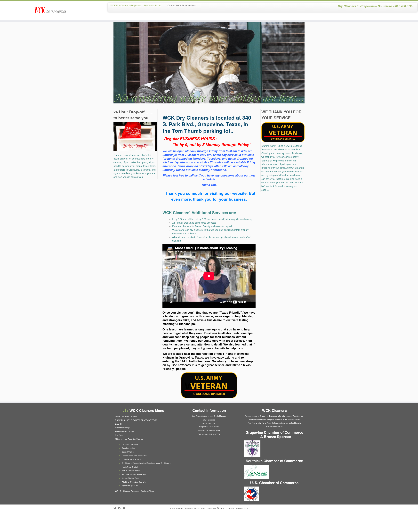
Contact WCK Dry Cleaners (182, 5)
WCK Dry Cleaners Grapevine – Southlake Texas (135, 5)
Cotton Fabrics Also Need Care (134, 455)
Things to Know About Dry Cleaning (129, 438)
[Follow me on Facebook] (120, 508)
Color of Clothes (128, 451)
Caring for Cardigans (130, 444)
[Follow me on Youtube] (125, 508)
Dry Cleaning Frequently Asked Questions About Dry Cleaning (146, 463)
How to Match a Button (131, 470)
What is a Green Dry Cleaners (134, 481)
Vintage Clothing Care (130, 478)
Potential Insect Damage (124, 431)
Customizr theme (242, 508)
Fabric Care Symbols (130, 466)
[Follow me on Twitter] (115, 508)
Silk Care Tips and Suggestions (134, 474)
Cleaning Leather (128, 448)
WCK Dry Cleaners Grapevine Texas (190, 508)
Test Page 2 (120, 435)
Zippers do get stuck (130, 485)
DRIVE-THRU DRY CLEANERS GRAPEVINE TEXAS (136, 420)
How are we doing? (122, 427)
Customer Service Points (131, 459)
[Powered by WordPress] (218, 507)
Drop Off (118, 423)
